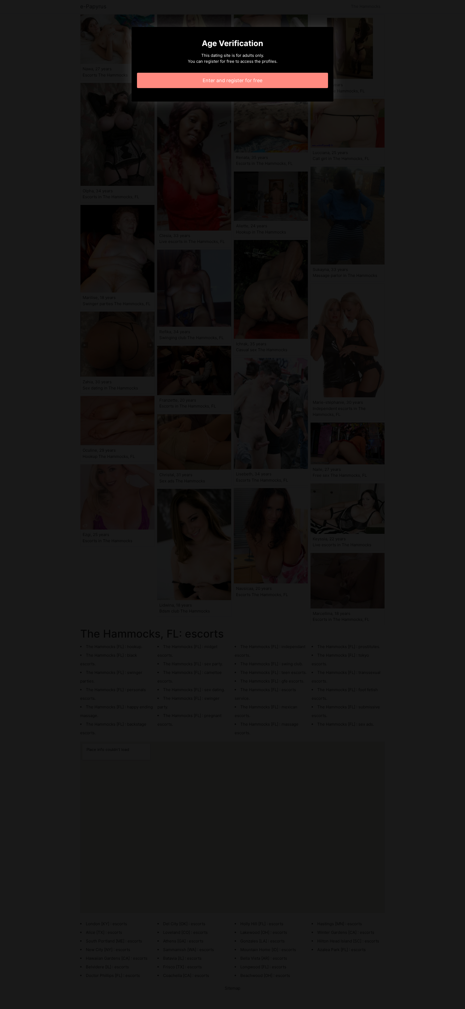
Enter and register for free (232, 80)
